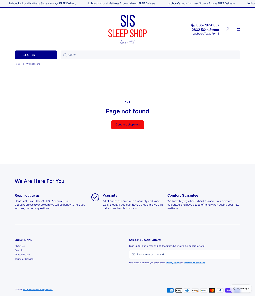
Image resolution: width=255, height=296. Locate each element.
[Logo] (127, 29)
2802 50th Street (205, 30)
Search (19, 250)
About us (20, 245)
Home (17, 64)
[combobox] (150, 54)
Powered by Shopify (43, 289)
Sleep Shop (28, 289)
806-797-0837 (207, 25)
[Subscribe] (236, 254)
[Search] (64, 54)
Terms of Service (24, 258)
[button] (238, 29)
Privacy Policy (22, 254)
